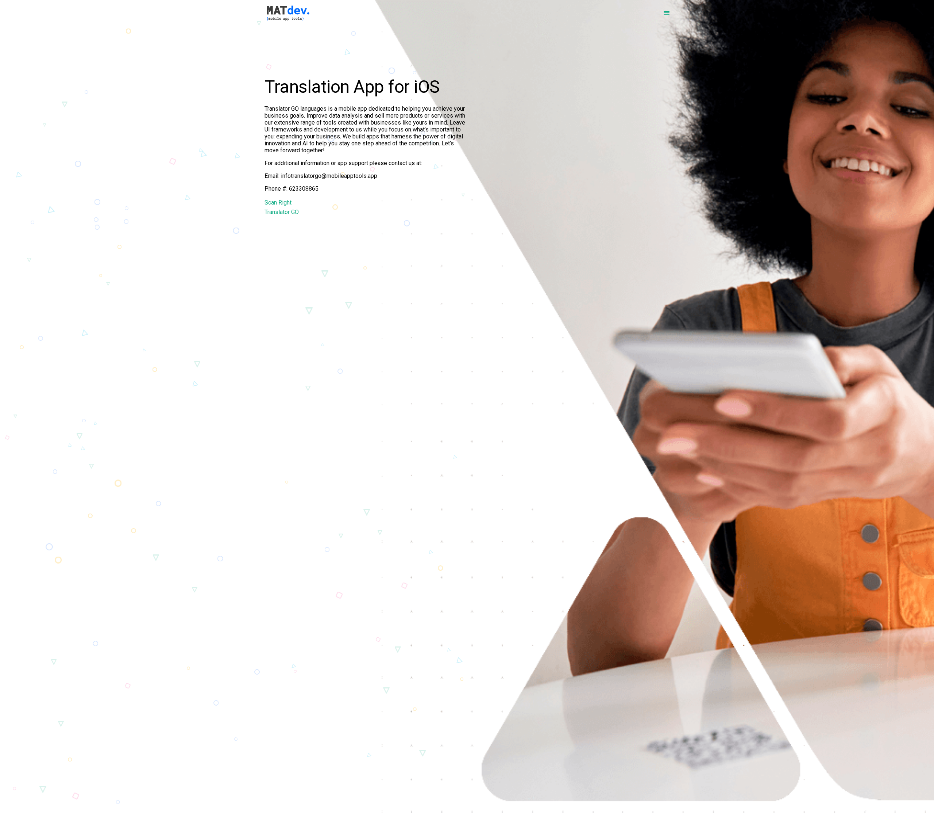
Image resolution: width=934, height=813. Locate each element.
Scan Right (278, 202)
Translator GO (282, 212)
